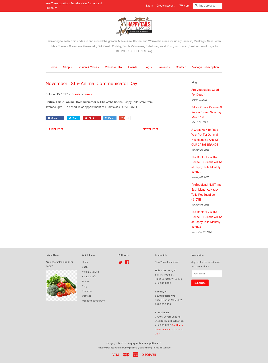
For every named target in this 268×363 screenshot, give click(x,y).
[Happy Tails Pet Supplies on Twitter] (121, 263)
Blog (147, 67)
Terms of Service (161, 347)
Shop (67, 67)
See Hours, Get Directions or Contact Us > (169, 329)
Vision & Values (89, 67)
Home (53, 67)
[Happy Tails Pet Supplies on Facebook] (127, 263)
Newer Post (150, 129)
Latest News (52, 255)
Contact (181, 67)
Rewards (164, 67)
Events (132, 67)
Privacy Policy (105, 347)
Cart (186, 5)
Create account (165, 5)
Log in (149, 5)
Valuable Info (113, 67)
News (88, 94)
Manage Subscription (205, 67)
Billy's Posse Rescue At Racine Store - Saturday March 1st (206, 112)
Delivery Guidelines (140, 347)
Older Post (56, 129)
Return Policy (121, 347)
